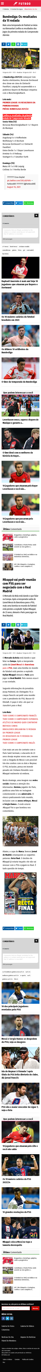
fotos (19, 250)
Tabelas (6, 9)
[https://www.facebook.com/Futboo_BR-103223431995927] (3, 1318)
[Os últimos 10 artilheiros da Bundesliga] (20, 336)
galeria (14, 250)
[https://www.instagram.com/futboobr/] (11, 1318)
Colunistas (6, 1330)
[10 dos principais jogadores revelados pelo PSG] (20, 993)
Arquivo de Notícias (28, 1337)
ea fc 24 (28, 972)
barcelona (5, 254)
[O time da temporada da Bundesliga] (20, 368)
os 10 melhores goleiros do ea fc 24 (13, 972)
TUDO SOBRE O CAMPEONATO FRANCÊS (20, 715)
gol (24, 250)
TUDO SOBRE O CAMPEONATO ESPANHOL (20, 719)
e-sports (23, 975)
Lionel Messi (16, 664)
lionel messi (13, 247)
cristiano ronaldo (24, 247)
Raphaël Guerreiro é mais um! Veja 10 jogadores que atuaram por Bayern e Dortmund (20, 284)
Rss (4, 1362)
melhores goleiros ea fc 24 (10, 975)
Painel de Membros (9, 1341)
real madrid (30, 250)
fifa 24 (16, 979)
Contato (17, 1359)
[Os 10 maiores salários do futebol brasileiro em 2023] (20, 303)
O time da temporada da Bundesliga (19, 381)
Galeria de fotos (8, 1326)
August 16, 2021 (13, 187)
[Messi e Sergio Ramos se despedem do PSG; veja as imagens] (20, 1025)
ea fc (28, 975)
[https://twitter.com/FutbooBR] (7, 1318)
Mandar (35, 1308)
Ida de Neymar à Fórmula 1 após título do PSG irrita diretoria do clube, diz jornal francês (20, 1074)
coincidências (6, 250)
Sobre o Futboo (7, 1359)
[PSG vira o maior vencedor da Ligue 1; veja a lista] (20, 1093)
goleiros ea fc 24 (7, 979)
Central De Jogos (17, 9)
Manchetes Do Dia (31, 9)
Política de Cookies (28, 1359)
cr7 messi (5, 247)
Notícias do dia (8, 1337)
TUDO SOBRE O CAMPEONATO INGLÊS (19, 743)
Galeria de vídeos (27, 1326)
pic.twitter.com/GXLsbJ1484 (19, 180)
